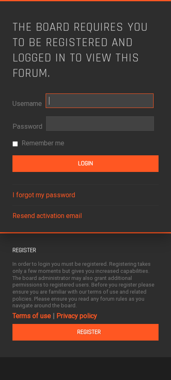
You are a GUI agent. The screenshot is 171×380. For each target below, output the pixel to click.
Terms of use (31, 316)
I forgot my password (43, 195)
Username (27, 104)
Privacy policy (76, 316)
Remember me (42, 143)
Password (27, 126)
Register (89, 332)
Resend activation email (47, 216)
